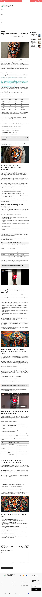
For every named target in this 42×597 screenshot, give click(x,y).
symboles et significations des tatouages (8, 238)
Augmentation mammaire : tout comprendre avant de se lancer (34, 46)
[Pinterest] (20, 39)
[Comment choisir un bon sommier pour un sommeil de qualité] (39, 39)
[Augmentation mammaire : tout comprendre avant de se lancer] (39, 46)
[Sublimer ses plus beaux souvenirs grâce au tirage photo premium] (39, 35)
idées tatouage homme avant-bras (13, 303)
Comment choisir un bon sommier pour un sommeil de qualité (34, 39)
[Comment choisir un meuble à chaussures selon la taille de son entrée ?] (39, 42)
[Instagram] (40, 3)
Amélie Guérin (12, 36)
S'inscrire (36, 589)
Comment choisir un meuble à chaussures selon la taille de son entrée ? (33, 42)
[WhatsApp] (22, 39)
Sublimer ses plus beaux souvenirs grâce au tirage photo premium (34, 35)
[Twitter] (17, 39)
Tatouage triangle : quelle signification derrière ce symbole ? (22, 547)
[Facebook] (38, 3)
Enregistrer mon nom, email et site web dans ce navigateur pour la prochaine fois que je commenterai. (24, 563)
